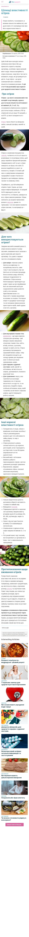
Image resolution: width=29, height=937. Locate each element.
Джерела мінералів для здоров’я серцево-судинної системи (12, 729)
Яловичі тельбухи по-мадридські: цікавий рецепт (13, 661)
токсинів (14, 507)
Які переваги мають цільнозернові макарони (11, 777)
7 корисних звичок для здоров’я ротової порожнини (13, 684)
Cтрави (3, 658)
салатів (3, 155)
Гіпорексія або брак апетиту (13, 798)
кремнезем (7, 336)
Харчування (4, 725)
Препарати (4, 749)
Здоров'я (4, 680)
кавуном (10, 202)
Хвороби (3, 703)
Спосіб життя (5, 6)
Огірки (3, 122)
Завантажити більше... (14, 824)
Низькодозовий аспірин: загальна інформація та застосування (11, 753)
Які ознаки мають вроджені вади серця (12, 706)
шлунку (9, 589)
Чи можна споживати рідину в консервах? (13, 819)
